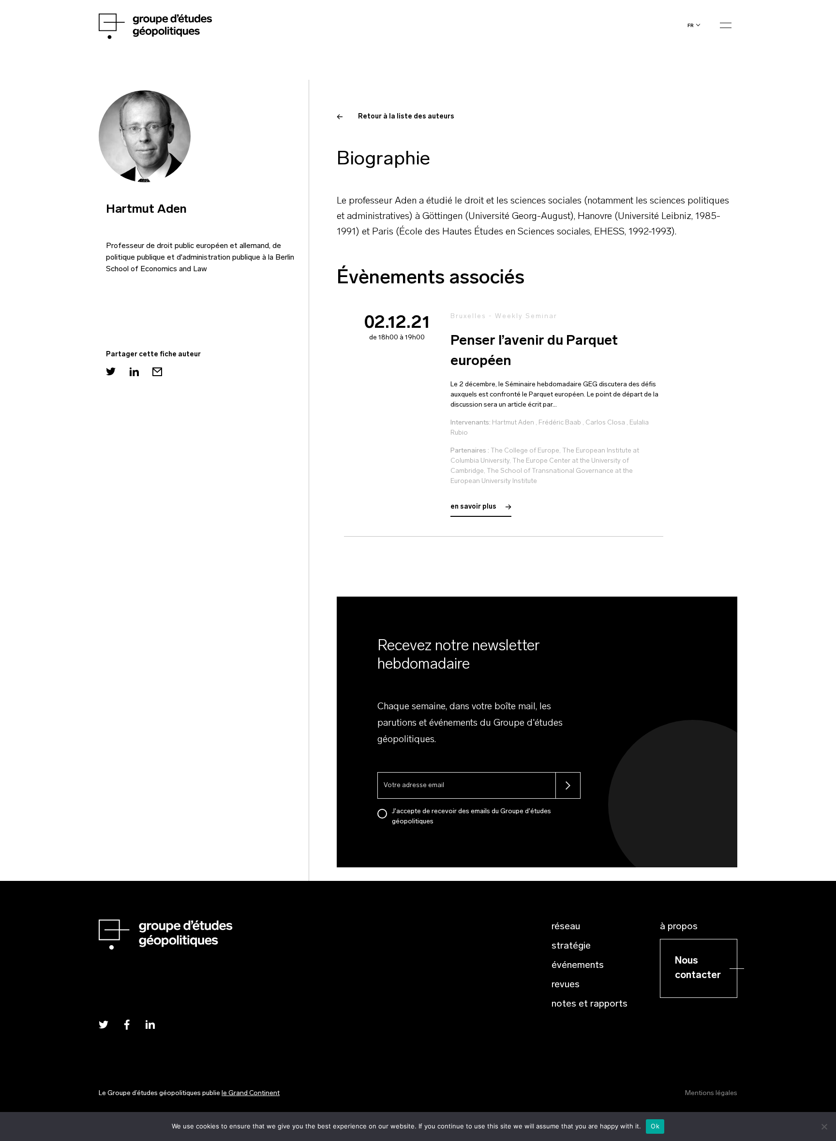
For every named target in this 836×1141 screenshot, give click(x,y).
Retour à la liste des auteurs (406, 116)
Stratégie (571, 946)
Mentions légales (711, 1093)
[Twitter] (111, 371)
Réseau (566, 927)
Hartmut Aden (513, 422)
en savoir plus (474, 507)
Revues (566, 985)
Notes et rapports (589, 1004)
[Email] (157, 371)
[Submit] (568, 785)
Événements (578, 965)
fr (690, 25)
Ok (655, 1126)
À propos (679, 927)
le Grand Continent (251, 1093)
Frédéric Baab (559, 422)
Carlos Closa (605, 422)
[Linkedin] (134, 371)
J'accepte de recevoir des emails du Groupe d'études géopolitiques (471, 816)
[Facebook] (127, 1024)
